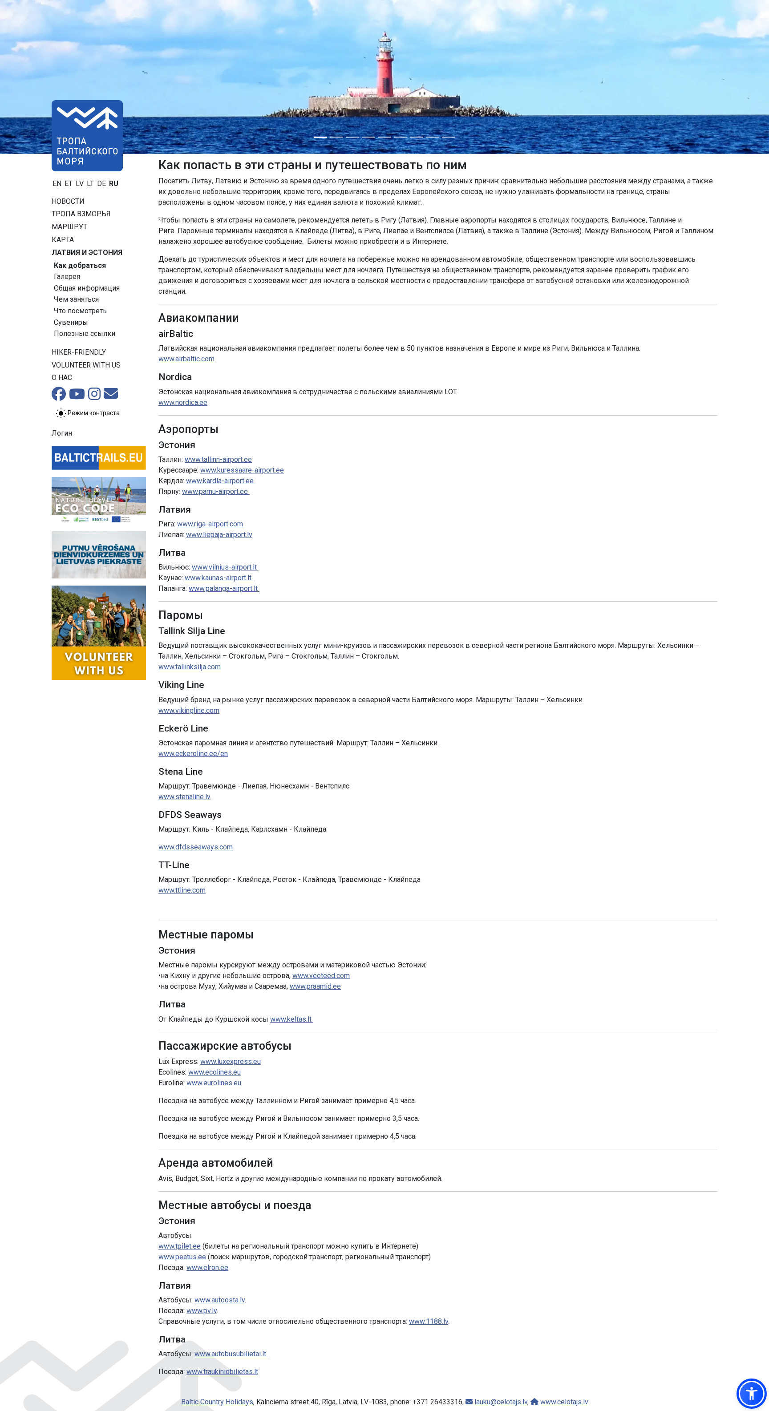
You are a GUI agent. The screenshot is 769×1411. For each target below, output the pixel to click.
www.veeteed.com (321, 975)
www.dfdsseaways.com (195, 847)
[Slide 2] (336, 137)
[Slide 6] (400, 137)
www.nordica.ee (182, 402)
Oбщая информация (87, 288)
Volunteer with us (86, 365)
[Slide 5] (384, 137)
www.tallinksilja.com (189, 667)
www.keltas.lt (291, 1019)
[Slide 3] (352, 137)
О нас (62, 377)
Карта (63, 239)
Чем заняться (76, 299)
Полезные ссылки (84, 333)
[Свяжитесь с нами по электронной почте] (111, 396)
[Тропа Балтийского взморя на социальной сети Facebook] (59, 396)
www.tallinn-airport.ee (218, 459)
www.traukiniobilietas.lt (222, 1371)
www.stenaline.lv (184, 796)
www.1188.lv (428, 1321)
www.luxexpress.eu (230, 1061)
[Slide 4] (368, 137)
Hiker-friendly (79, 352)
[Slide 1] (320, 137)
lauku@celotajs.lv (500, 1402)
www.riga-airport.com (211, 524)
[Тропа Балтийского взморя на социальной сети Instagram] (94, 396)
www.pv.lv (201, 1310)
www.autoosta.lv (219, 1300)
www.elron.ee (207, 1267)
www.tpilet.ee (179, 1246)
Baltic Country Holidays (217, 1402)
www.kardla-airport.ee (220, 481)
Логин (62, 433)
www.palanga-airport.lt (224, 588)
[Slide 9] (448, 137)
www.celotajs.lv (563, 1402)
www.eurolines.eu (213, 1083)
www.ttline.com (182, 890)
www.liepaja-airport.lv (219, 534)
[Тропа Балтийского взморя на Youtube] (77, 396)
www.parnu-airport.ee (216, 491)
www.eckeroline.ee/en (193, 753)
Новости (68, 201)
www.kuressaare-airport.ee (242, 470)
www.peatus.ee (182, 1257)
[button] (752, 1394)
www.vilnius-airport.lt (225, 567)
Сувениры (71, 322)
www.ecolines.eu (214, 1072)
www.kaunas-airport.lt (219, 578)
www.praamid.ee (315, 986)
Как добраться (80, 265)
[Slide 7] (416, 137)
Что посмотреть (80, 311)
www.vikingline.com (188, 710)
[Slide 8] (432, 137)
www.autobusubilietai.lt (231, 1354)
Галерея (67, 276)
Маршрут (69, 226)
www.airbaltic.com (186, 359)
